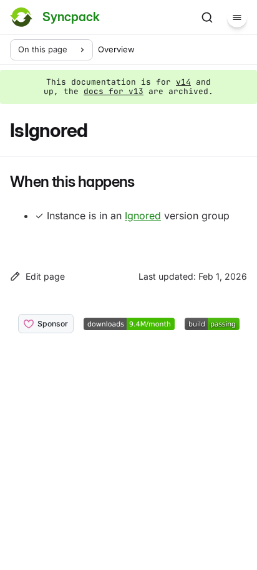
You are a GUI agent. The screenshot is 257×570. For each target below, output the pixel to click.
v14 (183, 82)
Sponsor (52, 323)
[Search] (207, 17)
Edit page (45, 276)
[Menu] (237, 17)
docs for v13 (113, 91)
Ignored (143, 215)
